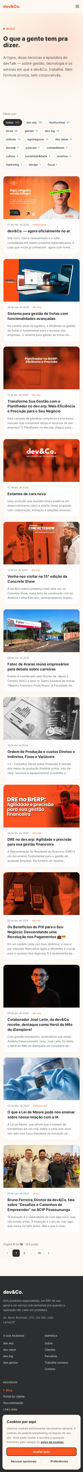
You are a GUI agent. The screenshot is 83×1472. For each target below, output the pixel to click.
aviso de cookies (52, 1442)
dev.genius (10, 1362)
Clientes (50, 1349)
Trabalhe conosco (56, 1362)
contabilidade (57, 147)
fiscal (52, 164)
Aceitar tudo (41, 1451)
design (35, 164)
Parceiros (51, 1356)
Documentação (13, 1403)
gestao (31, 131)
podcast (33, 147)
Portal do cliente (14, 1396)
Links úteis (10, 1409)
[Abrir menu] (77, 6)
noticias (13, 139)
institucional (59, 122)
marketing (14, 164)
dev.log (52, 131)
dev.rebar (63, 139)
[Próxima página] (48, 1253)
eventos (64, 156)
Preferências (59, 1461)
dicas (12, 131)
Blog (9, 1390)
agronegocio (37, 139)
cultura (12, 156)
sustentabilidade (37, 156)
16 (39, 1253)
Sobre (49, 1343)
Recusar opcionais (23, 1461)
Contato (50, 1369)
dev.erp (34, 122)
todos (13, 122)
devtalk (12, 147)
